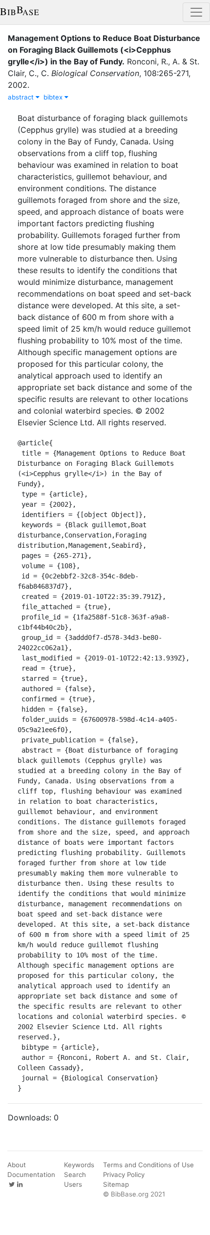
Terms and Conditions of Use (148, 1165)
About (16, 1165)
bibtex (53, 97)
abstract (22, 97)
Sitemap (116, 1184)
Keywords (79, 1165)
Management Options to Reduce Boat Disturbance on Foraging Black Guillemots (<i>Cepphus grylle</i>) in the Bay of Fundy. (104, 49)
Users (73, 1184)
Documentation (31, 1174)
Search (75, 1174)
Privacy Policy (124, 1174)
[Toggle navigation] (196, 12)
